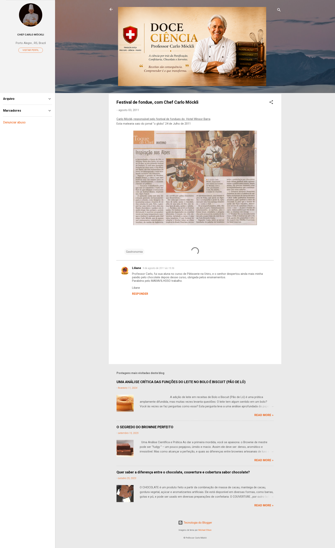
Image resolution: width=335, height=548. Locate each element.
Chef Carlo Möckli (30, 34)
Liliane (136, 268)
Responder (140, 293)
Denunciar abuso (14, 122)
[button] (271, 103)
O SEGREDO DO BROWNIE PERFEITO (145, 427)
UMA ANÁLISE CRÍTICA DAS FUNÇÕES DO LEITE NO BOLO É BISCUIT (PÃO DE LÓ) (181, 382)
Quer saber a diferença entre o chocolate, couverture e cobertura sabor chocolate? (183, 472)
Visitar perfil (30, 50)
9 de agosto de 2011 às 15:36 (158, 268)
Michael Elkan (205, 530)
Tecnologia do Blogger (197, 522)
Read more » (264, 415)
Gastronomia (134, 251)
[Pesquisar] (279, 10)
